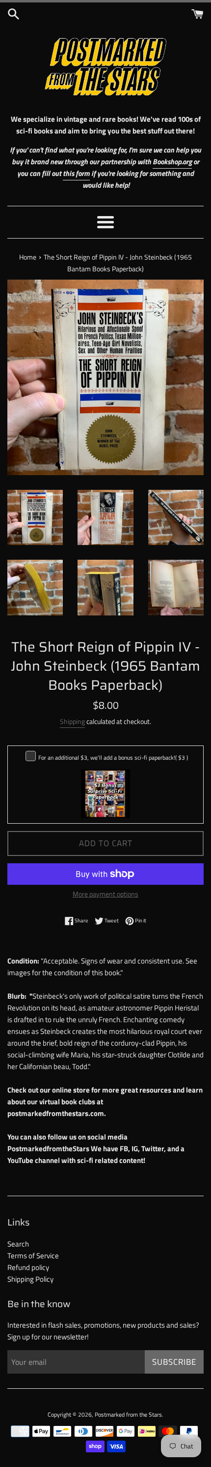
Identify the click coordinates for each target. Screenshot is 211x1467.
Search (18, 1243)
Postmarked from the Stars (128, 1414)
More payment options (105, 894)
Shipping (72, 721)
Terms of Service (33, 1255)
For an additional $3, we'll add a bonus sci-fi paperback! (113, 757)
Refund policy (28, 1267)
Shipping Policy (30, 1279)
